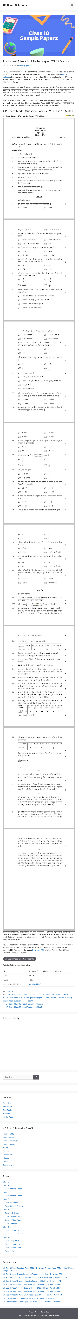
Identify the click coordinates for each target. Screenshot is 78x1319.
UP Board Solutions (15, 5)
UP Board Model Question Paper (56, 998)
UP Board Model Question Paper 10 (19, 959)
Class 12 (6, 1237)
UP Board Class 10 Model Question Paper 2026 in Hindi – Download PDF (32, 1281)
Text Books (7, 1110)
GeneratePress (53, 1316)
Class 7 (6, 1185)
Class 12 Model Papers (14, 1244)
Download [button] (68, 115)
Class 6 (6, 1182)
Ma (44, 995)
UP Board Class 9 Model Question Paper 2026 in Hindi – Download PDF (32, 1288)
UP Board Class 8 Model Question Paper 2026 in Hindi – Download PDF (32, 1284)
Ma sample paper (53, 995)
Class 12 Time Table (13, 1248)
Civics (5, 1162)
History (6, 1158)
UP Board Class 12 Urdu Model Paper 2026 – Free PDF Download (30, 1298)
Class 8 (6, 1192)
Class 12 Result (11, 1251)
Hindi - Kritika (8, 1134)
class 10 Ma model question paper (28, 995)
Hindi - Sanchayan (10, 1141)
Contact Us (45, 1312)
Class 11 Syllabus (12, 1230)
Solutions (7, 1114)
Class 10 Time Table (13, 1220)
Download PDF (38, 950)
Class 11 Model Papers (14, 1234)
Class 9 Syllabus (11, 1203)
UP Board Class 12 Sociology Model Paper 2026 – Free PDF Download (31, 1302)
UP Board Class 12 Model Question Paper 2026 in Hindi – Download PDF (32, 1274)
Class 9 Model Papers (14, 1206)
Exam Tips (7, 1103)
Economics (7, 1155)
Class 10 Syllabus (12, 1213)
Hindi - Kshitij (8, 1137)
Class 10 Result (11, 1223)
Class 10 (9, 991)
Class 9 (6, 1199)
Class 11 (6, 1227)
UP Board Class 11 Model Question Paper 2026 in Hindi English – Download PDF (35, 1278)
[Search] (36, 1077)
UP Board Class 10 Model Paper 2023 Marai (24, 1007)
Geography (7, 1165)
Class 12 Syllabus (12, 1241)
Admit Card (7, 1107)
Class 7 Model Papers (14, 1189)
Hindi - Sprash (9, 1144)
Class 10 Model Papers (14, 1217)
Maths (5, 1148)
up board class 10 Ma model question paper (24, 998)
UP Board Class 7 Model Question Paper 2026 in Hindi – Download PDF (32, 1291)
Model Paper (8, 1117)
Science (6, 1151)
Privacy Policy (34, 1312)
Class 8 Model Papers (14, 1196)
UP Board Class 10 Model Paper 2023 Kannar (24, 1004)
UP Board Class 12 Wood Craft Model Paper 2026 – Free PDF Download (32, 1295)
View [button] (73, 115)
